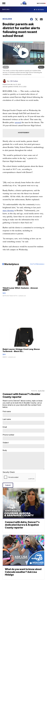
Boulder (7, 19)
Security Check (9, 472)
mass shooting (8, 210)
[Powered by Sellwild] (41, 391)
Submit (8, 485)
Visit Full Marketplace (37, 264)
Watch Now (40, 3)
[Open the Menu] (4, 3)
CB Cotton (14, 81)
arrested (18, 122)
